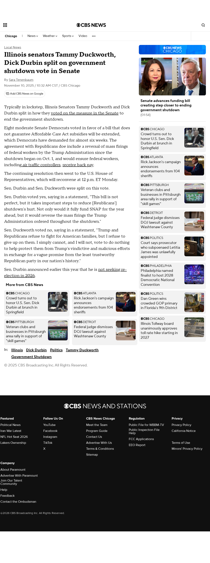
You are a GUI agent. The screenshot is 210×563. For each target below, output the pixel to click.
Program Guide (96, 431)
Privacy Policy (181, 425)
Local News (12, 47)
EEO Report (137, 445)
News (31, 36)
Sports (67, 36)
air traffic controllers (41, 165)
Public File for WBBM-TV (146, 425)
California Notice (184, 431)
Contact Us (94, 436)
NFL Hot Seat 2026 (14, 436)
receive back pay (78, 165)
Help (3, 489)
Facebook (50, 431)
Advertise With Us (99, 442)
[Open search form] (203, 25)
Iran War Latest (10, 431)
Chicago (11, 36)
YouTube (49, 425)
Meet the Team (96, 425)
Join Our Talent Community (11, 482)
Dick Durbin (36, 350)
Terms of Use (181, 442)
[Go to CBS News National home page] (91, 25)
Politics (56, 350)
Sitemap (92, 454)
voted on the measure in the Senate (85, 113)
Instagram (50, 436)
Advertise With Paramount (19, 475)
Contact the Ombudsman (18, 501)
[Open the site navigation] (32, 25)
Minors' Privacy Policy (187, 448)
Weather (49, 36)
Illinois (17, 350)
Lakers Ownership (13, 442)
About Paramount (12, 469)
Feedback (7, 495)
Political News (10, 425)
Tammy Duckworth (82, 350)
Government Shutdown (31, 357)
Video (83, 36)
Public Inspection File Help (144, 431)
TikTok (47, 442)
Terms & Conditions (100, 448)
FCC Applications (141, 439)
